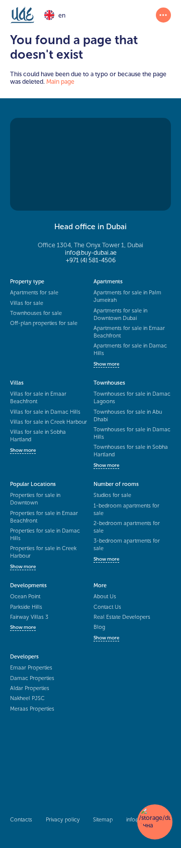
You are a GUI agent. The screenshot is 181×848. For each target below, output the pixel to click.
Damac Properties (32, 678)
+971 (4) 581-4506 (91, 260)
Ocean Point (25, 596)
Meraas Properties (32, 709)
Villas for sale (26, 303)
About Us (105, 596)
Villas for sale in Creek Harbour (48, 422)
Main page (60, 81)
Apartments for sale (34, 292)
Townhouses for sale (36, 313)
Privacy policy (63, 819)
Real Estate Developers (122, 617)
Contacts (21, 819)
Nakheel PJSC (27, 698)
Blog (99, 627)
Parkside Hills (26, 607)
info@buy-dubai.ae (91, 252)
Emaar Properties (31, 667)
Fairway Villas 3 (29, 617)
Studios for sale (112, 495)
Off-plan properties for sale (43, 323)
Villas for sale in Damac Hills (45, 412)
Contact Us (107, 607)
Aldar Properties (29, 688)
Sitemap (103, 819)
